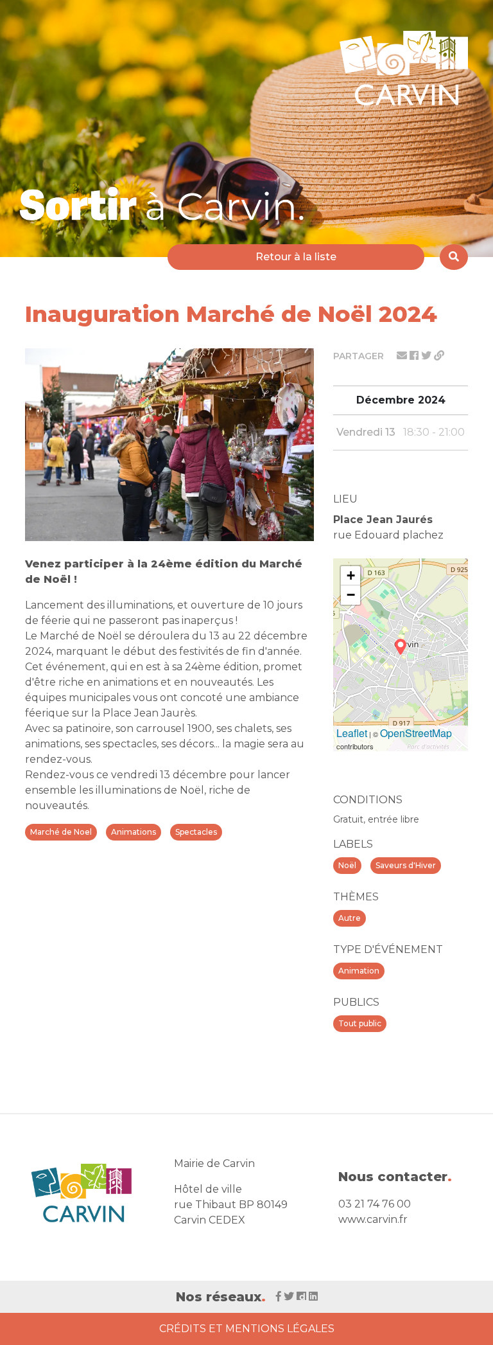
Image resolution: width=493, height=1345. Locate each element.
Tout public (359, 1023)
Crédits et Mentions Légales (246, 1329)
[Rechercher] (454, 257)
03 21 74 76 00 (374, 1204)
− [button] (351, 595)
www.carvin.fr (373, 1219)
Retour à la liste (295, 257)
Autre (349, 918)
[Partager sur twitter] (427, 356)
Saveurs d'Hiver (406, 865)
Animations (133, 832)
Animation (358, 970)
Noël (347, 865)
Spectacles (196, 832)
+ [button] (351, 575)
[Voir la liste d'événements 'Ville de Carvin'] (166, 203)
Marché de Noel (61, 832)
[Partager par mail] (403, 356)
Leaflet (351, 733)
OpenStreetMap (416, 733)
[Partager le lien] (439, 356)
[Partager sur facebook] (415, 356)
